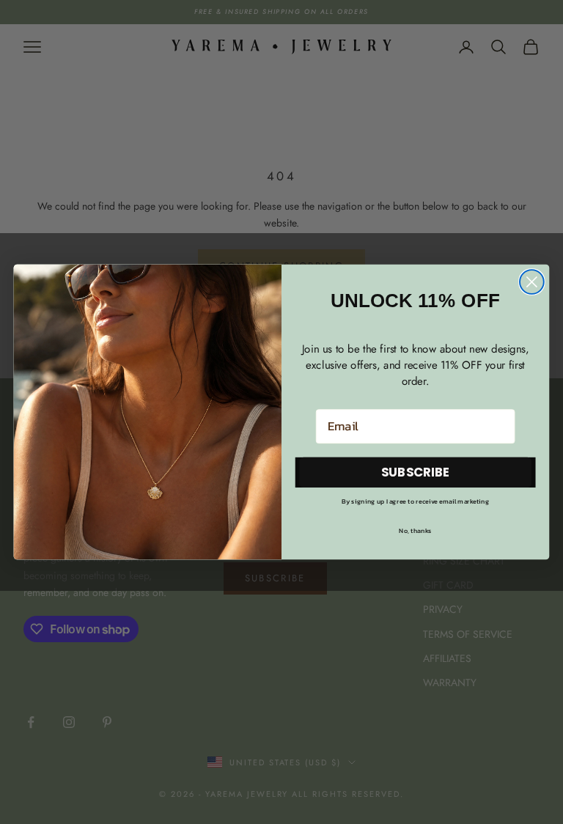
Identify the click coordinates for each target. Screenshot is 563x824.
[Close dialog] (532, 282)
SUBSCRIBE (415, 471)
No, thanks (415, 530)
